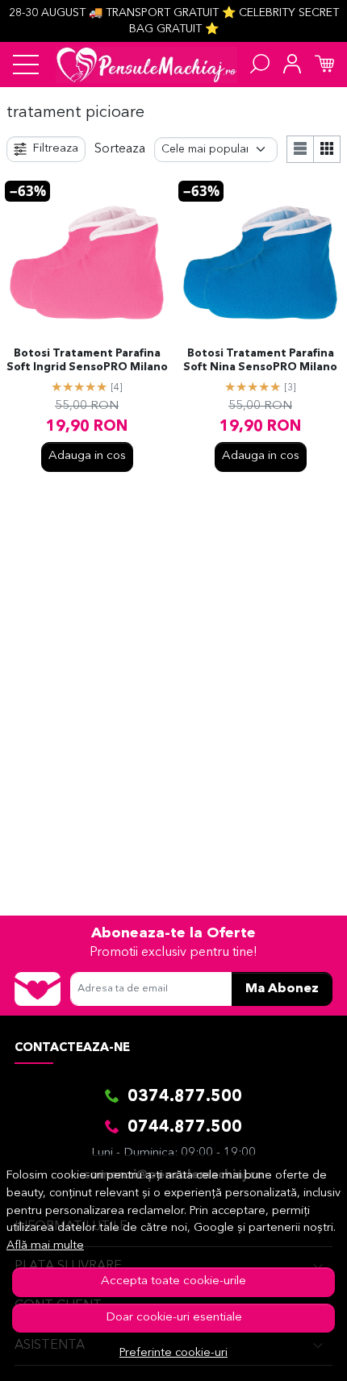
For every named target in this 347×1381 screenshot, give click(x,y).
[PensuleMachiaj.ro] (146, 64)
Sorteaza (119, 149)
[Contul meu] (292, 64)
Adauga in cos (87, 456)
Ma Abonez (282, 989)
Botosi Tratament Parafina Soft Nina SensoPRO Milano (260, 360)
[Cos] (324, 64)
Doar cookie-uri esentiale (174, 1318)
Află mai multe (45, 1246)
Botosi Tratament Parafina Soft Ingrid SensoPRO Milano (87, 360)
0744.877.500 (185, 1128)
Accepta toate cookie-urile (173, 1281)
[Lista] (300, 149)
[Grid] (327, 149)
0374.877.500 (185, 1097)
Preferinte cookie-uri (173, 1353)
